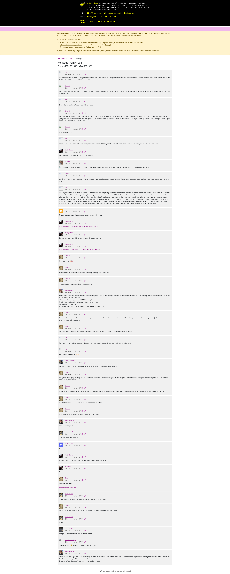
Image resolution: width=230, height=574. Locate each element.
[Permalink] (85, 74)
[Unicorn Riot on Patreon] (115, 17)
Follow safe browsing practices (71, 45)
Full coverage (95, 13)
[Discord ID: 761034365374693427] (61, 162)
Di (65, 210)
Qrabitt (67, 256)
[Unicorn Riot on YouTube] (110, 17)
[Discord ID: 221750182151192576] (61, 73)
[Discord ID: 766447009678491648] (61, 433)
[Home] (82, 22)
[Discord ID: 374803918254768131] (61, 151)
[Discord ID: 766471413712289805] (61, 444)
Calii (70, 59)
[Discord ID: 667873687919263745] (61, 541)
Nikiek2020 (69, 443)
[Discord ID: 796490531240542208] (61, 257)
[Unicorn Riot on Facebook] (101, 17)
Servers (92, 21)
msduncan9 (69, 432)
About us (130, 13)
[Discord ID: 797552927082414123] (61, 211)
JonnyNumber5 (70, 290)
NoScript (108, 45)
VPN (99, 47)
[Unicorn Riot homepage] (82, 4)
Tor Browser (90, 47)
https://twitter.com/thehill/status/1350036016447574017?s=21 (80, 227)
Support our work (113, 13)
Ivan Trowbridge (70, 540)
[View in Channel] (82, 74)
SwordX (67, 72)
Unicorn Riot (92, 3)
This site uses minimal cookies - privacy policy (116, 571)
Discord (62, 59)
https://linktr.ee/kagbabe (67, 488)
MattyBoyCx (69, 150)
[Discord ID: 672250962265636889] (61, 291)
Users (102, 21)
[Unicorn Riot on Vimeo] (106, 17)
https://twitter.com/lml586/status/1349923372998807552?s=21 (80, 250)
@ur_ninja (93, 17)
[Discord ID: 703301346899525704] (61, 339)
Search (112, 21)
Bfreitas (67, 161)
